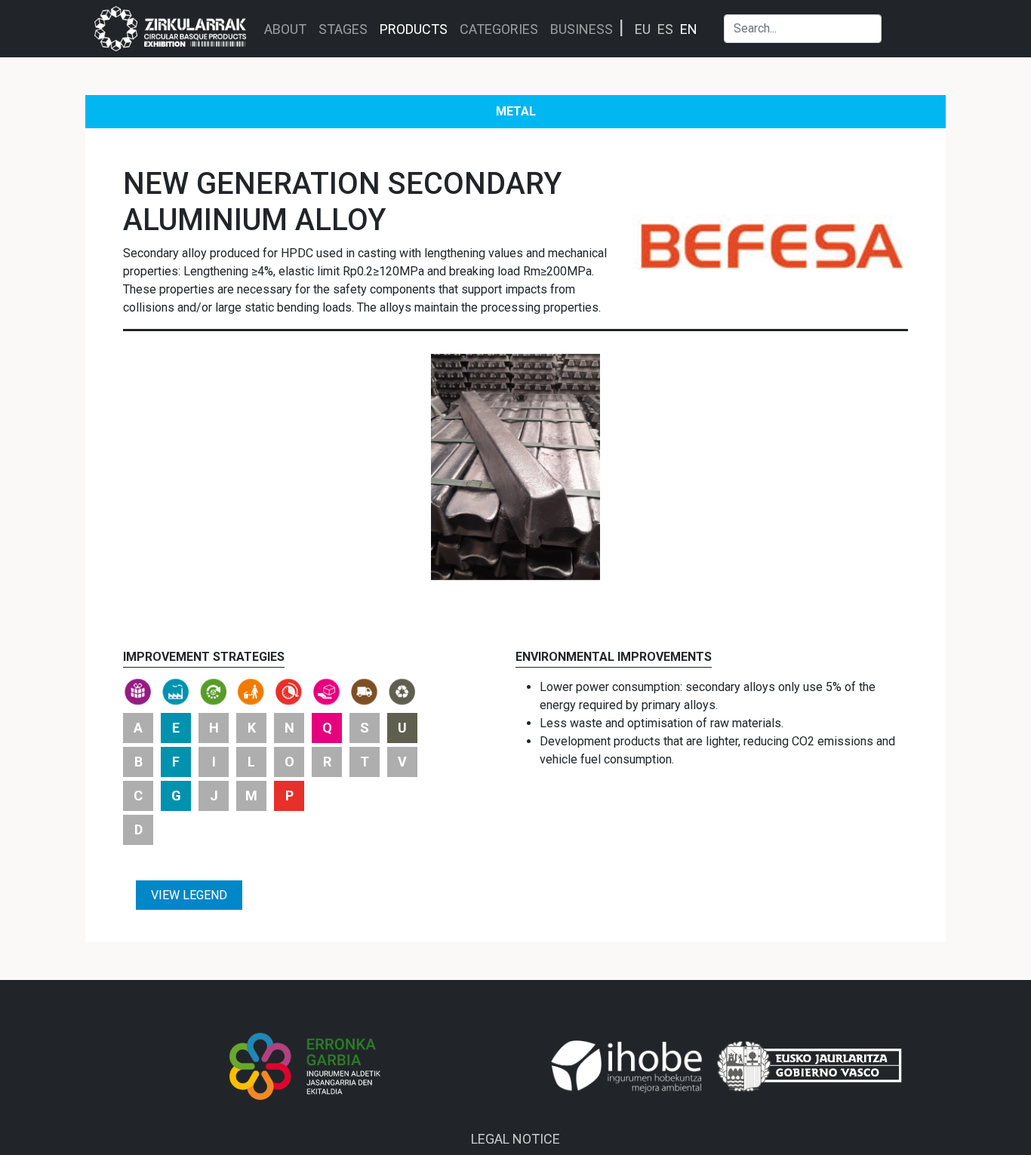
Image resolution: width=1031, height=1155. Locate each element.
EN (688, 29)
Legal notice (515, 1139)
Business (581, 29)
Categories (499, 29)
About (285, 29)
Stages (343, 29)
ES (665, 29)
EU (643, 29)
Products (414, 29)
